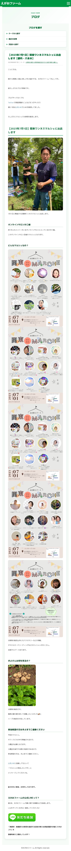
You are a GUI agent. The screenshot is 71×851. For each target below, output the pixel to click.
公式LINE (18, 107)
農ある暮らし (54, 62)
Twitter (11, 102)
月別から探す (14, 44)
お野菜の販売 (29, 62)
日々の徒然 (46, 62)
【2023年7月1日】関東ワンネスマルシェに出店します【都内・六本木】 (34, 56)
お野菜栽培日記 (38, 62)
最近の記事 (13, 39)
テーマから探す (14, 33)
